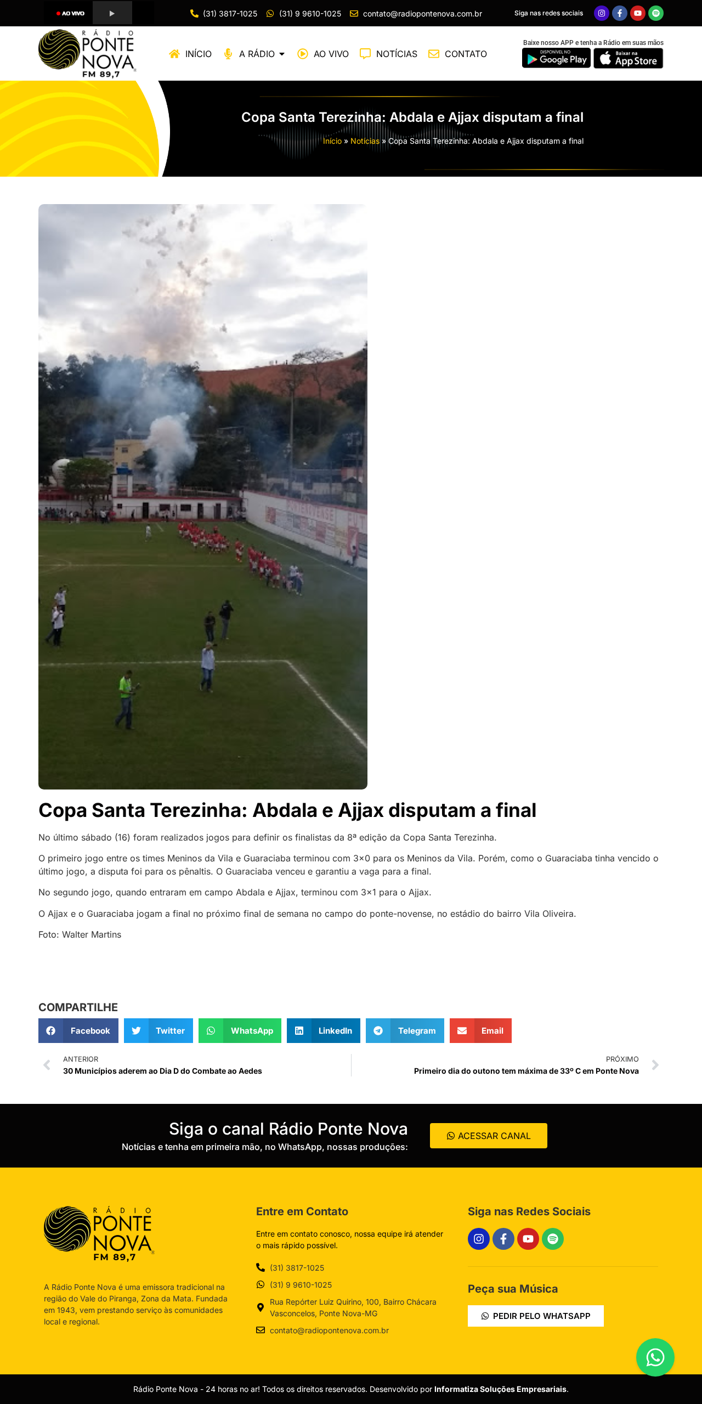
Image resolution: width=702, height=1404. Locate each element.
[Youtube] (638, 13)
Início (332, 140)
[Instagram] (601, 13)
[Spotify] (656, 13)
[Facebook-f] (619, 13)
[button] (78, 1030)
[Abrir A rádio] (282, 53)
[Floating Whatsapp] (655, 1357)
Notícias (365, 140)
